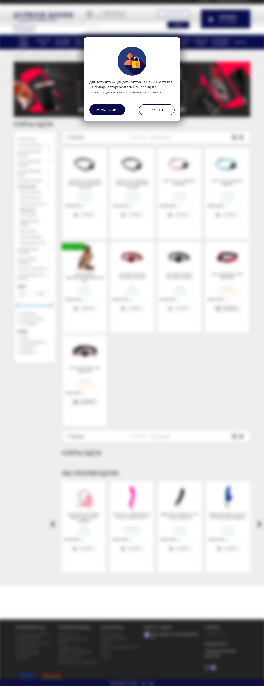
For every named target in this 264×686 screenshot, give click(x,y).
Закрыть (156, 110)
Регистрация (107, 109)
